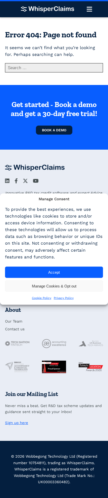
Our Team (13, 321)
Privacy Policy (64, 298)
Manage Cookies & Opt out (54, 286)
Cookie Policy (41, 298)
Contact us (15, 329)
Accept (54, 272)
